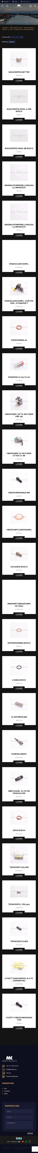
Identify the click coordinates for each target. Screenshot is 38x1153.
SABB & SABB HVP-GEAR (16, 28)
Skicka (30, 1133)
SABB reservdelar (28, 28)
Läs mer (19, 80)
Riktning (5, 42)
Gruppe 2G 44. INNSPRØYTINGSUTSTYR (24, 29)
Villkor (6, 1094)
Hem (5, 1088)
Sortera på (5, 37)
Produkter (5, 28)
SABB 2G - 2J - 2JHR (7, 29)
